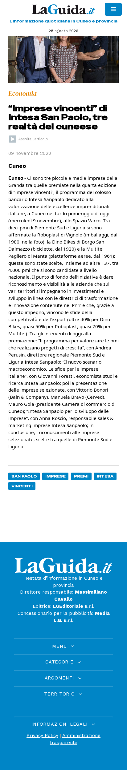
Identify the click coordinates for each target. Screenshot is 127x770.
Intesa (105, 476)
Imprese (55, 476)
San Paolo (24, 476)
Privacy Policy (42, 735)
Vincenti (22, 486)
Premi (81, 476)
